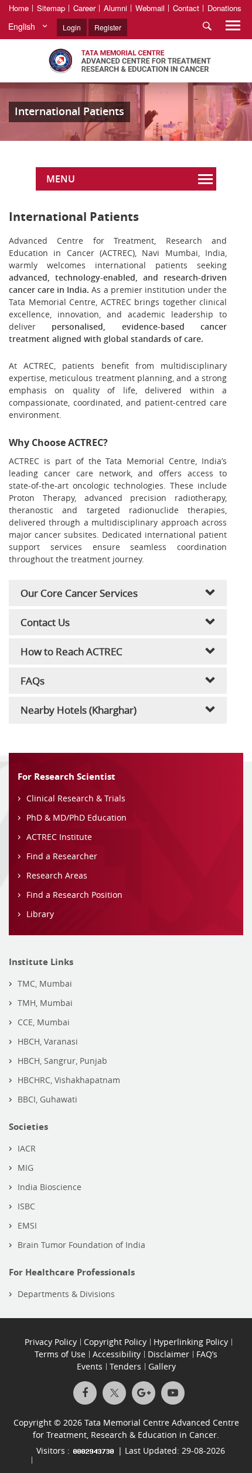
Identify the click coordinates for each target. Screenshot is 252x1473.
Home (19, 7)
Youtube (173, 1393)
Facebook (85, 1393)
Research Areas (56, 875)
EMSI (27, 1225)
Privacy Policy (51, 1341)
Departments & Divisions (66, 1293)
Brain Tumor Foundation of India (81, 1244)
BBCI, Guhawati (47, 1099)
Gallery (162, 1366)
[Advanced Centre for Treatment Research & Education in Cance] (126, 61)
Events (90, 1366)
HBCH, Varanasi (48, 1041)
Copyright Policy (115, 1341)
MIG (25, 1167)
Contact (186, 7)
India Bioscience (49, 1186)
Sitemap (51, 7)
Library (40, 913)
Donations (224, 7)
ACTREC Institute (59, 836)
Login (72, 27)
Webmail (150, 7)
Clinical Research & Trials (75, 798)
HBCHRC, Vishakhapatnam (69, 1079)
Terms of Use (60, 1354)
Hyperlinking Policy (191, 1341)
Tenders (125, 1366)
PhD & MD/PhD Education (76, 817)
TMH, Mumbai (45, 1002)
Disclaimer (168, 1354)
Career (84, 7)
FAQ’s (206, 1354)
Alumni (115, 7)
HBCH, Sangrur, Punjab (62, 1060)
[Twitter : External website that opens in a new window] (114, 1393)
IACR (27, 1148)
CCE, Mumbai (44, 1022)
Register (107, 27)
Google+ (143, 1393)
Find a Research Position (74, 894)
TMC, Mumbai (45, 983)
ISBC (26, 1206)
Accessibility (117, 1354)
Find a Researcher (61, 856)
